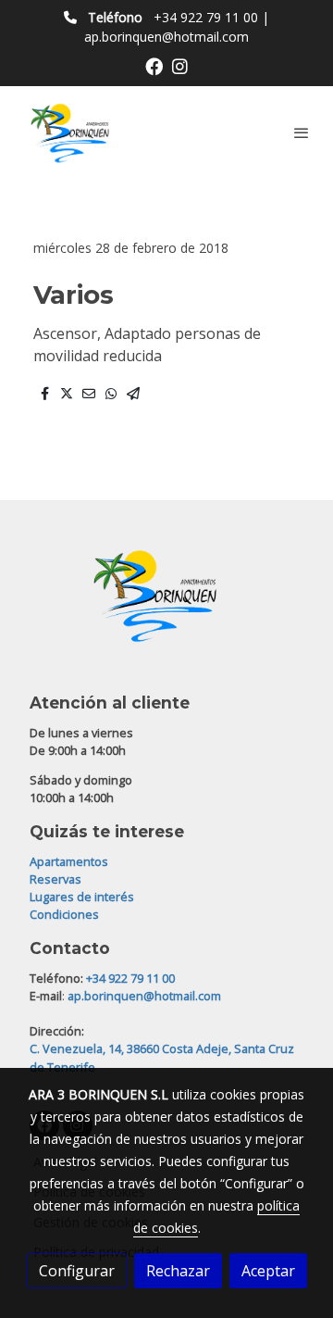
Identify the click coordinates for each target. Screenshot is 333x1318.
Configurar (77, 1271)
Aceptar (268, 1271)
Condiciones (64, 914)
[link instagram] (180, 65)
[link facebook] (154, 65)
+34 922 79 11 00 (206, 17)
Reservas (55, 879)
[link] (74, 132)
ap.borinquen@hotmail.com (166, 36)
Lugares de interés (82, 896)
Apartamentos (69, 861)
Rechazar (178, 1271)
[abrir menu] (301, 132)
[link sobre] (166, 606)
